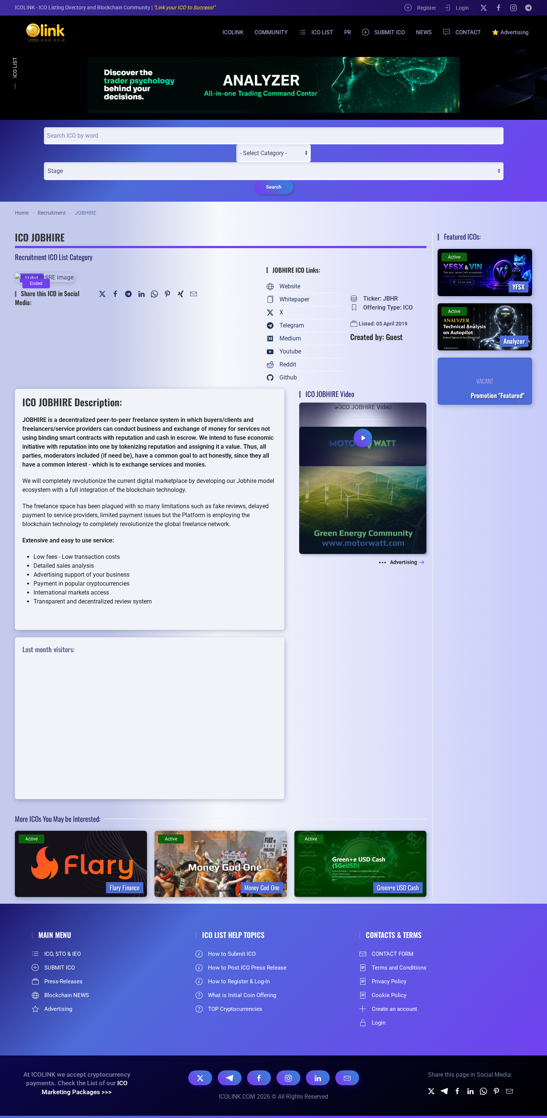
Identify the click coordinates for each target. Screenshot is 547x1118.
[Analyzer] (273, 84)
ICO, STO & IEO (62, 954)
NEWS (424, 32)
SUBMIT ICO (389, 32)
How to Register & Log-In (239, 981)
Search (273, 187)
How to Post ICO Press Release (247, 967)
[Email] (347, 1077)
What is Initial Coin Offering (242, 995)
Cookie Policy (389, 995)
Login (462, 8)
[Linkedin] (470, 1091)
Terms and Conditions (399, 967)
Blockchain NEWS (66, 995)
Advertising (403, 562)
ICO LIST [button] (322, 32)
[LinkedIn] (141, 293)
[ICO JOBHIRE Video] (362, 434)
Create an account (394, 1009)
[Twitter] (102, 293)
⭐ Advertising (510, 32)
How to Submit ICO (232, 954)
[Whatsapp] (483, 1091)
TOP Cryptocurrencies (235, 1009)
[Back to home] (41, 32)
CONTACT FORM (392, 954)
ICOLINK (233, 32)
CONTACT (468, 32)
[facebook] (457, 1091)
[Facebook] (498, 7)
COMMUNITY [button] (271, 32)
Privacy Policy (389, 981)
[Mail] (193, 293)
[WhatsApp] (154, 293)
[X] (483, 7)
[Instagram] (513, 7)
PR (347, 32)
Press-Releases (63, 981)
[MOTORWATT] (362, 489)
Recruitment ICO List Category (53, 257)
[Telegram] (528, 7)
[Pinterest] (167, 293)
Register (426, 8)
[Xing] (180, 293)
